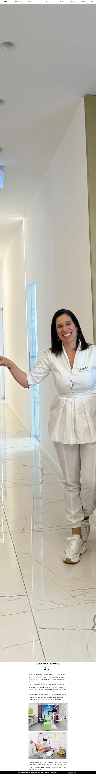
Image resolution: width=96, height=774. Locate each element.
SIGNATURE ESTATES (73, 1)
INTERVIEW (91, 1)
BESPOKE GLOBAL (62, 1)
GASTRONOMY (83, 1)
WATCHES (45, 1)
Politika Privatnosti (53, 772)
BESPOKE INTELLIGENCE (18, 1)
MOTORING (37, 1)
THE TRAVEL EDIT (29, 1)
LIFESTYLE (53, 1)
